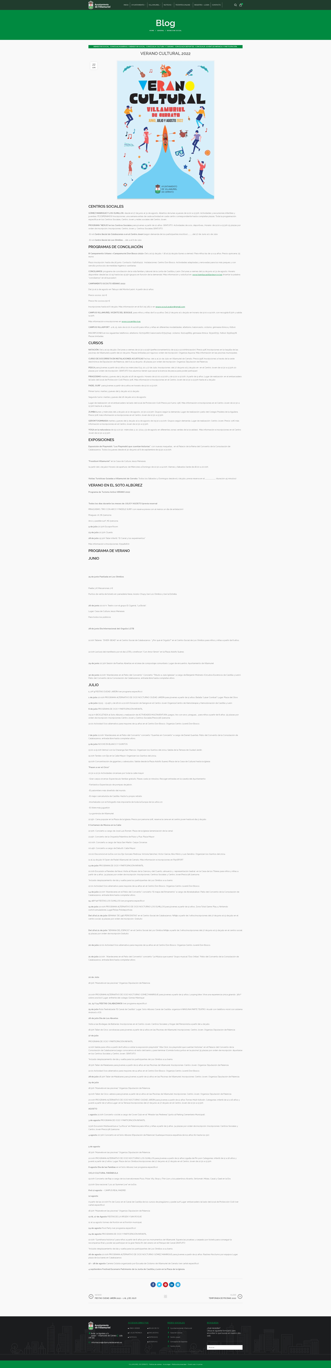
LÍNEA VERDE (134, 1328)
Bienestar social (174, 30)
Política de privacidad (179, 1364)
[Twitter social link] (159, 1284)
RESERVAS (153, 1342)
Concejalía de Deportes (178, 1342)
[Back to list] (165, 1296)
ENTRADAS (153, 1337)
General (160, 30)
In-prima (199, 1364)
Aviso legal (166, 1364)
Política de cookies (155, 1364)
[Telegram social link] (177, 1284)
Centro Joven (175, 1337)
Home (151, 30)
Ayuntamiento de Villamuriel (181, 1328)
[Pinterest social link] (165, 1284)
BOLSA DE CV (154, 1328)
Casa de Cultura (176, 1333)
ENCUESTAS (153, 1333)
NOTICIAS (133, 1337)
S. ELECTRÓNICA (135, 1333)
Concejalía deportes (184, 47)
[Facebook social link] (153, 1284)
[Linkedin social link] (171, 1284)
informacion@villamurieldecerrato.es (106, 1342)
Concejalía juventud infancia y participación (216, 47)
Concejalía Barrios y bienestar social (127, 47)
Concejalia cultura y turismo (160, 47)
